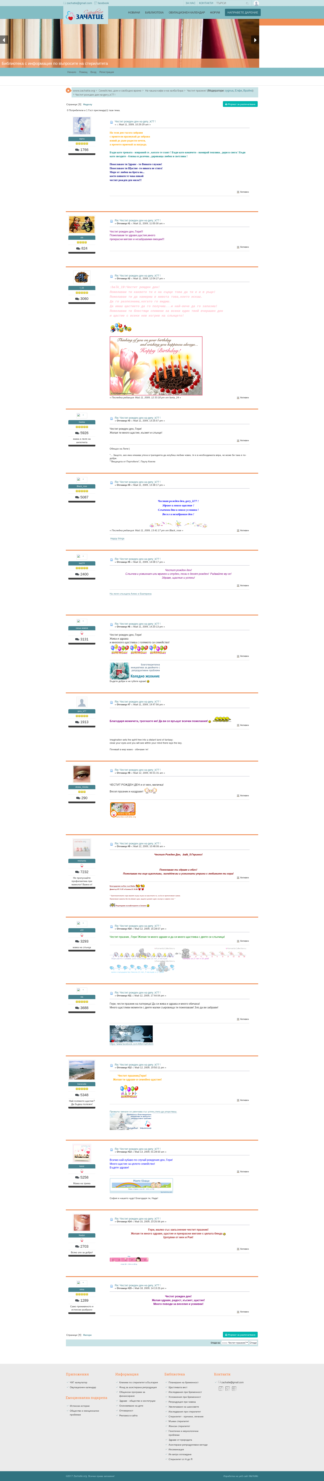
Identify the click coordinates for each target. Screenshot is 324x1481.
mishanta (82, 861)
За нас (190, 3)
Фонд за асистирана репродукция (138, 1387)
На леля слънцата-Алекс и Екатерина (131, 593)
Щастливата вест (178, 1387)
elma (82, 1289)
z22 (82, 930)
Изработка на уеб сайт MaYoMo (240, 1476)
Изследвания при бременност (185, 1392)
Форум (215, 12)
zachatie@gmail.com (79, 3)
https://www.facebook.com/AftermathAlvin (131, 1044)
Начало (71, 72)
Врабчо (247, 90)
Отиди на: (216, 1343)
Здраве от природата (180, 1439)
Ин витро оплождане (180, 1454)
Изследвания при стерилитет (185, 1411)
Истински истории (80, 1405)
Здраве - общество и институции (137, 1400)
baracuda (81, 1084)
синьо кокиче (82, 628)
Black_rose (82, 486)
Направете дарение (242, 12)
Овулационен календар (187, 12)
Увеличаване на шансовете (184, 1406)
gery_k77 (82, 711)
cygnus (229, 90)
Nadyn (82, 1235)
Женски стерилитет (179, 1426)
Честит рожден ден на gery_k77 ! (135, 121)
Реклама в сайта (128, 1415)
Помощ (83, 72)
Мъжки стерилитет (179, 1421)
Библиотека (154, 12)
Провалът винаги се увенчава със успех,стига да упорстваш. (143, 1111)
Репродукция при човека (182, 1401)
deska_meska (81, 787)
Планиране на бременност (183, 1382)
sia (81, 997)
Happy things (117, 538)
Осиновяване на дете (131, 1405)
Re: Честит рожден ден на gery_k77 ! (137, 220)
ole (81, 237)
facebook (103, 3)
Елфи (238, 90)
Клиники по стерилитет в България (138, 1382)
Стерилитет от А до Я (180, 1459)
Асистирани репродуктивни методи (188, 1444)
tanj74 (82, 563)
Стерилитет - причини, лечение (186, 1416)
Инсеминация (176, 1449)
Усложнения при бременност (185, 1396)
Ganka (82, 422)
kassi (81, 1166)
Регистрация (106, 72)
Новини (134, 12)
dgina (82, 139)
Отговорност (126, 1410)
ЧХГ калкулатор (78, 1382)
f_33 (82, 288)
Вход (93, 72)
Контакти (206, 3)
